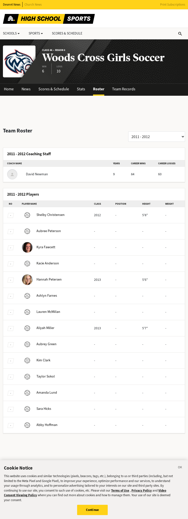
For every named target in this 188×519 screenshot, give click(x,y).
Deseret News (11, 4)
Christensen (50, 214)
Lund (46, 392)
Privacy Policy (141, 490)
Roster (98, 89)
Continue (92, 510)
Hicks (43, 408)
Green (46, 344)
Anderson (47, 263)
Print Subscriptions (172, 4)
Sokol (45, 376)
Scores (67, 33)
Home (9, 89)
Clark (43, 360)
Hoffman (47, 425)
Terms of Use (120, 490)
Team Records (123, 89)
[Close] (180, 468)
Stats (81, 89)
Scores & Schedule (53, 89)
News (26, 89)
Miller (45, 328)
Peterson (48, 231)
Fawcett (45, 247)
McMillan (48, 311)
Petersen (49, 279)
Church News (33, 4)
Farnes (46, 295)
